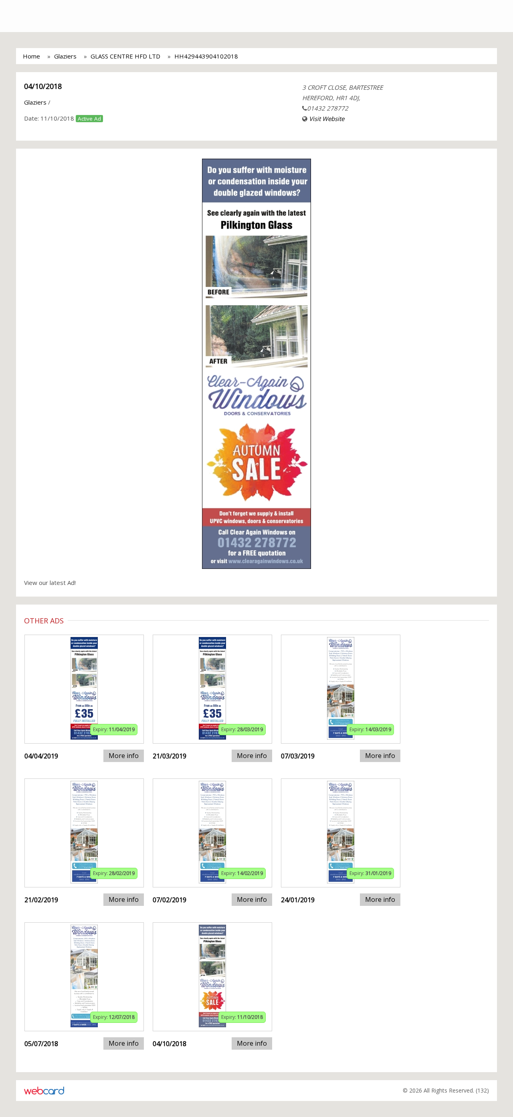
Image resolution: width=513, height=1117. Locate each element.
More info (124, 755)
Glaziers (65, 56)
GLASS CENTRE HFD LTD (125, 56)
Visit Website (326, 119)
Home (31, 56)
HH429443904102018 (206, 56)
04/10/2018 (43, 86)
